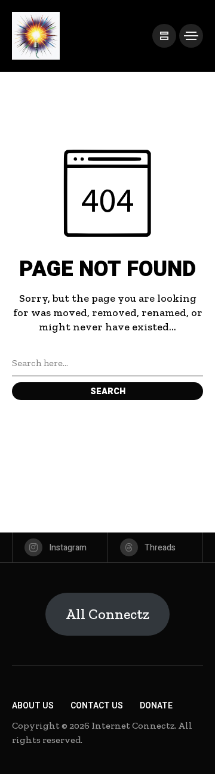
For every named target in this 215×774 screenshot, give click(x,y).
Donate (156, 705)
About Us (33, 705)
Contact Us (96, 705)
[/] (164, 36)
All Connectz (107, 614)
